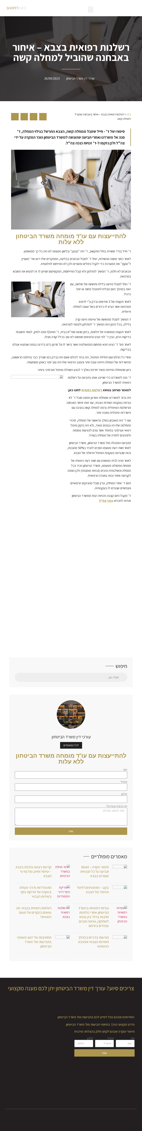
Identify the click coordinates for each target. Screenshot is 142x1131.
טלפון (124, 794)
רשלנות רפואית (91, 390)
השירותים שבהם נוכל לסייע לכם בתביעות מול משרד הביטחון (96, 1017)
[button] (90, 9)
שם (125, 769)
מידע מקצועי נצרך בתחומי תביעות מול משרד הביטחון (100, 1024)
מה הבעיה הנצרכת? (116, 806)
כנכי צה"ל (106, 500)
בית (129, 114)
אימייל (124, 781)
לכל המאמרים (71, 745)
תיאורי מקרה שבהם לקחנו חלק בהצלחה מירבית (104, 1031)
